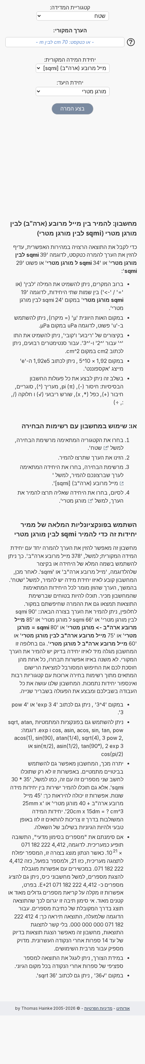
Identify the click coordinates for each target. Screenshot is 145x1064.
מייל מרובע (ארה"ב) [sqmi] (86, 483)
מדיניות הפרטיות (98, 1008)
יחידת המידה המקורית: (70, 60)
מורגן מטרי (74, 501)
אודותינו (123, 1008)
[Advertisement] (72, 167)
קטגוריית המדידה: (70, 7)
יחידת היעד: (70, 83)
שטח (96, 448)
